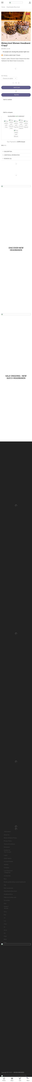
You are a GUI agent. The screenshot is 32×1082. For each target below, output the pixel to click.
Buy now (16, 95)
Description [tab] (8, 151)
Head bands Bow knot (13, 7)
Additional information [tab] (12, 155)
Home (3, 7)
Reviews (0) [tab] (7, 158)
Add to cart (17, 87)
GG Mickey (4, 76)
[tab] (16, 151)
